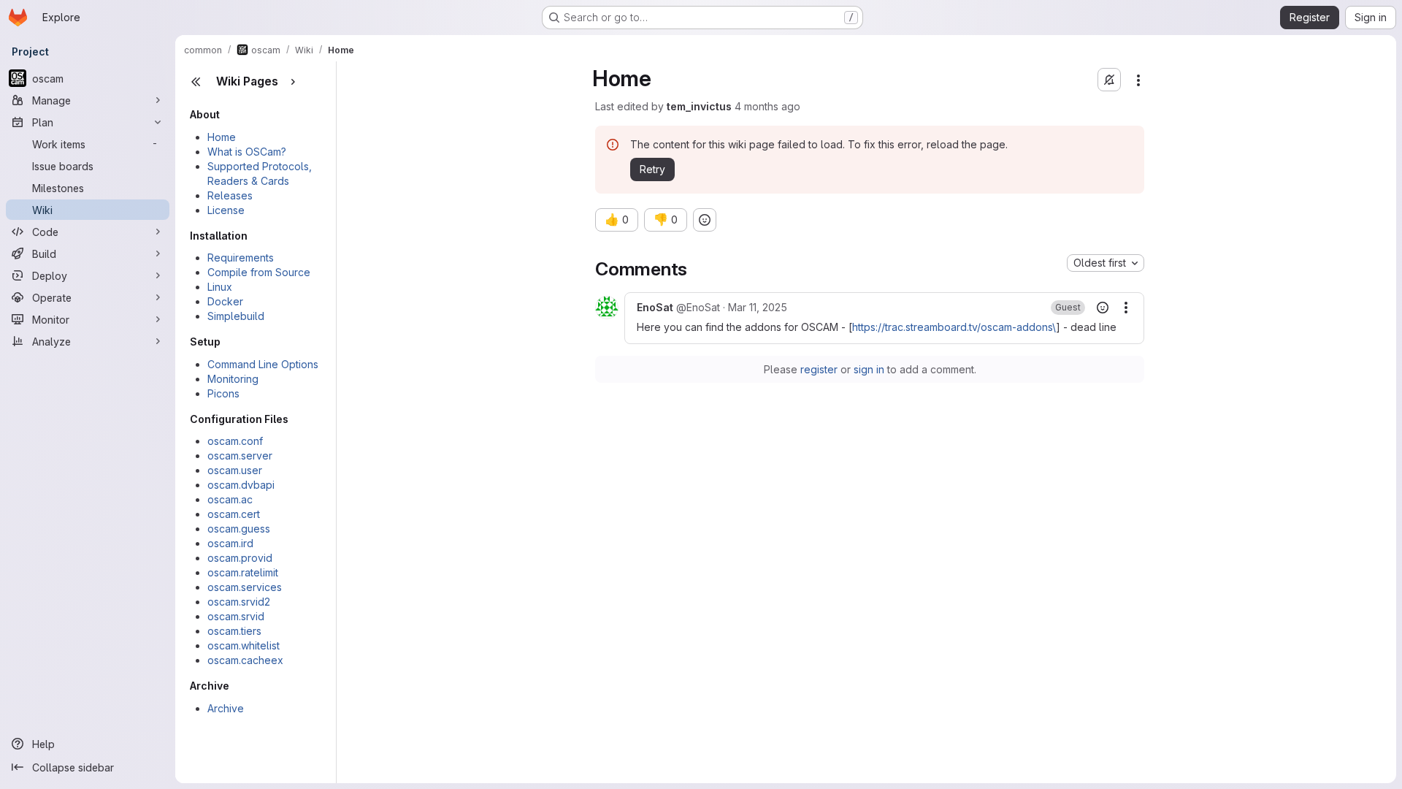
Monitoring (232, 379)
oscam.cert (233, 514)
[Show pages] (293, 82)
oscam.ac (230, 499)
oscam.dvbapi (241, 485)
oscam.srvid (235, 616)
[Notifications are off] (1109, 79)
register (819, 369)
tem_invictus (699, 106)
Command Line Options (262, 364)
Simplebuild (235, 316)
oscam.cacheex (245, 660)
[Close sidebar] (195, 82)
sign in (869, 369)
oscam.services (244, 587)
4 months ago (767, 106)
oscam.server (239, 455)
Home (221, 137)
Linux (219, 287)
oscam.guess (238, 528)
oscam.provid (239, 558)
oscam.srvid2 (238, 601)
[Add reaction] (704, 220)
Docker (225, 301)
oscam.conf (235, 441)
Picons (223, 393)
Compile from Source (258, 272)
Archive (225, 708)
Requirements (240, 257)
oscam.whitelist (243, 645)
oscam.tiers (234, 631)
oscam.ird (230, 543)
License (226, 210)
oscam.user (234, 470)
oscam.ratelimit (242, 572)
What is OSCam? (246, 151)
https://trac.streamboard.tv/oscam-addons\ (954, 327)
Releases (230, 195)
